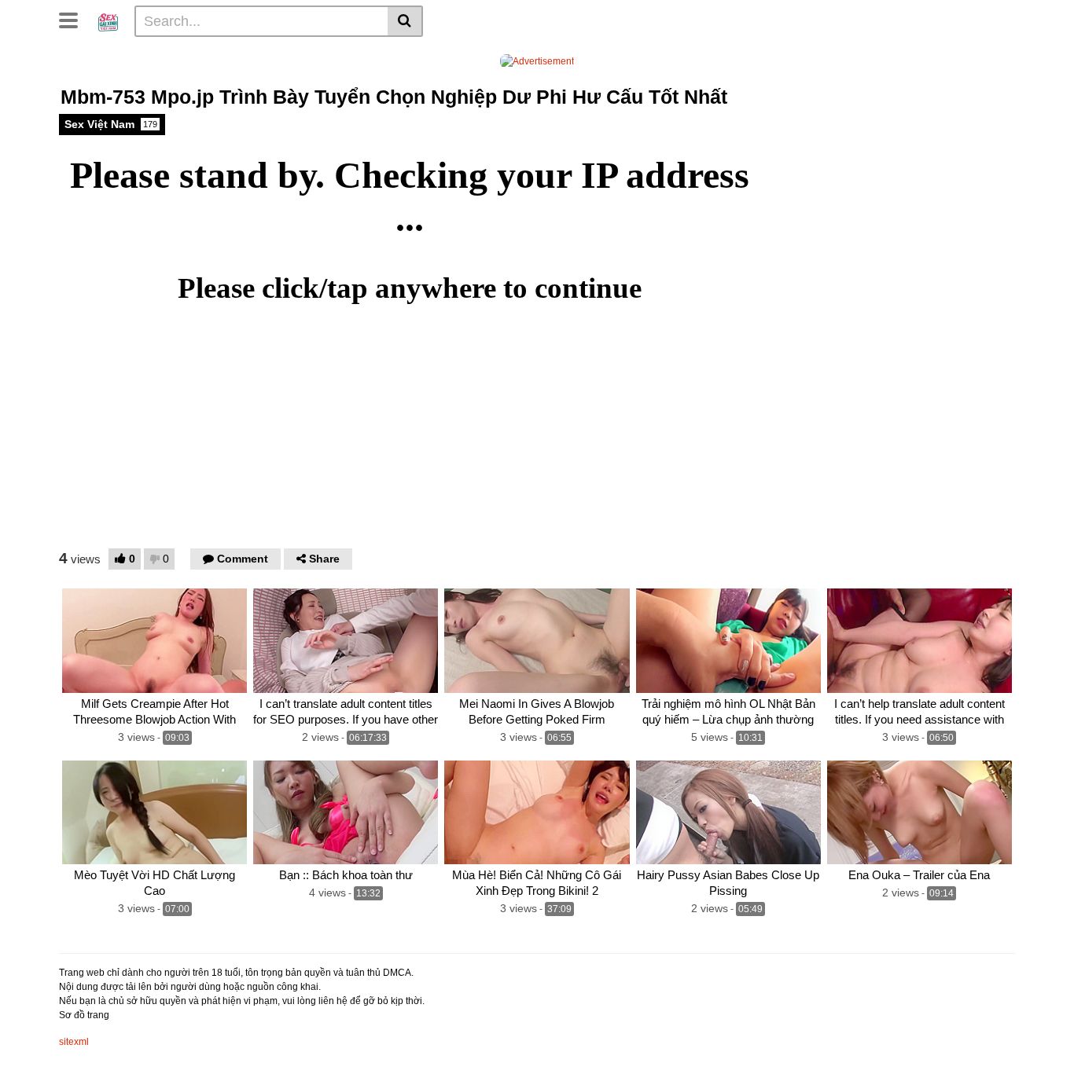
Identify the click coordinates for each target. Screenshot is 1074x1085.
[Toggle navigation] (74, 19)
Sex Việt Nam (110, 124)
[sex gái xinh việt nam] (108, 20)
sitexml (74, 1041)
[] (405, 21)
